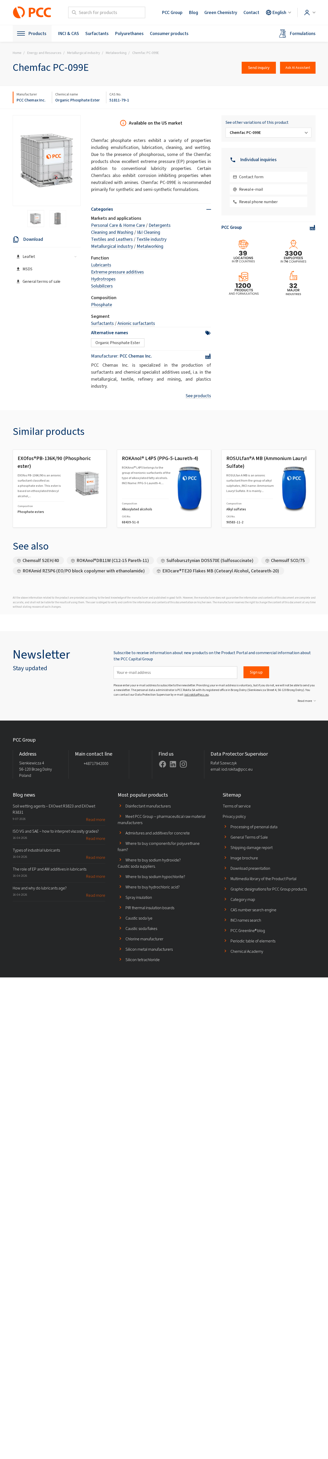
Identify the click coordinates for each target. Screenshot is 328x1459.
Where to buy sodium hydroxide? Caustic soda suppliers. (149, 863)
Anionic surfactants (136, 323)
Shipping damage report (252, 847)
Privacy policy (234, 816)
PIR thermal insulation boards (149, 907)
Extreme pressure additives (117, 272)
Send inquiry (258, 67)
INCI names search (246, 920)
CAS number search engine (253, 910)
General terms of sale (41, 281)
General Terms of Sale (249, 837)
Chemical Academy (247, 951)
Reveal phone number (258, 201)
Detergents (160, 225)
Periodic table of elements (253, 941)
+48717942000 (96, 763)
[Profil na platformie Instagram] (183, 764)
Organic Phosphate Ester (77, 100)
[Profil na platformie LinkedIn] (173, 764)
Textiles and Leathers (112, 239)
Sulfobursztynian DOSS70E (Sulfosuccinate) (209, 560)
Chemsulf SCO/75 (288, 560)
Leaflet (29, 256)
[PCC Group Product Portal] (32, 12)
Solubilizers (102, 286)
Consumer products (169, 33)
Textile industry (151, 239)
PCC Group (172, 12)
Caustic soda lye (138, 918)
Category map (243, 899)
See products (198, 396)
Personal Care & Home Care (118, 225)
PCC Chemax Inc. (31, 100)
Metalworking (150, 246)
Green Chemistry (220, 12)
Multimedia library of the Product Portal (263, 878)
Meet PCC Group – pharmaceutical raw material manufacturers (161, 819)
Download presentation (250, 868)
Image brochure (244, 858)
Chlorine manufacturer (144, 939)
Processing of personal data (254, 827)
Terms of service (237, 806)
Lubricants (101, 265)
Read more (305, 701)
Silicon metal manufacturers (149, 949)
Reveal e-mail (251, 189)
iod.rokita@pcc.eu (196, 695)
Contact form (251, 177)
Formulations (303, 33)
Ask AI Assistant (297, 67)
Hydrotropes (103, 279)
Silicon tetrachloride (142, 959)
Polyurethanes (129, 33)
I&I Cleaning (148, 232)
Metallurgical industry (112, 246)
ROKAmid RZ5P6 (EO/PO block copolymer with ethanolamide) (84, 571)
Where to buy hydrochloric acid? (152, 887)
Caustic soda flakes (141, 928)
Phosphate (101, 305)
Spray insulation (138, 897)
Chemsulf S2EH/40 (41, 560)
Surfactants (97, 33)
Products (37, 33)
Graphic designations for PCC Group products (269, 889)
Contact (251, 12)
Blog (193, 12)
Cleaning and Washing (112, 232)
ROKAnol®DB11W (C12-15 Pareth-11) (112, 560)
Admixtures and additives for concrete (157, 833)
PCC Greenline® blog (248, 930)
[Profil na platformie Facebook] (162, 764)
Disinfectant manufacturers (148, 806)
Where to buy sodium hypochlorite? (155, 876)
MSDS (27, 269)
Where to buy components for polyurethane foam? (159, 846)
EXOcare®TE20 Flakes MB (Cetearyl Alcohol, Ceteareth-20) (220, 571)
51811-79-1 (119, 100)
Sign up (256, 672)
